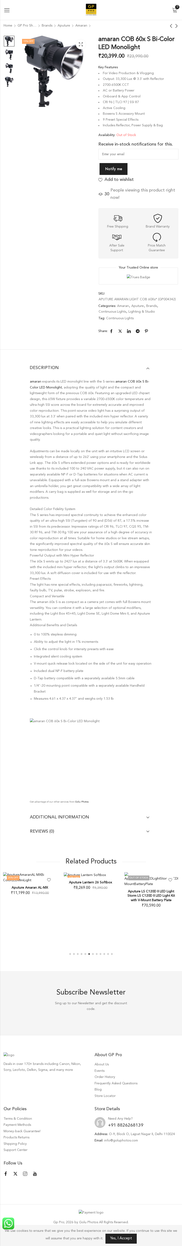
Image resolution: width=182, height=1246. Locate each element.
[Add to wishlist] (111, 880)
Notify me (113, 169)
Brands (47, 25)
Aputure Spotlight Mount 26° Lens (153, 882)
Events (100, 1071)
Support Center (15, 1150)
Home (8, 25)
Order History (105, 1077)
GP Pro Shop (27, 25)
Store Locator (105, 1096)
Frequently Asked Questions (116, 1083)
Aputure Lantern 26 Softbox (31, 882)
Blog (98, 1089)
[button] (70, 954)
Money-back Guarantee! (22, 1131)
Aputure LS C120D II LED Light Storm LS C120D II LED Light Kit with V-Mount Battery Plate (92, 896)
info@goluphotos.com (121, 1140)
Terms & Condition (18, 1118)
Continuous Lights (112, 311)
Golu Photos (82, 802)
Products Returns (16, 1137)
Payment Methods (17, 1125)
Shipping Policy (15, 1144)
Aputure (64, 25)
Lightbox (81, 44)
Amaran (81, 25)
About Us (102, 1064)
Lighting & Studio (141, 311)
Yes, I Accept (121, 1238)
